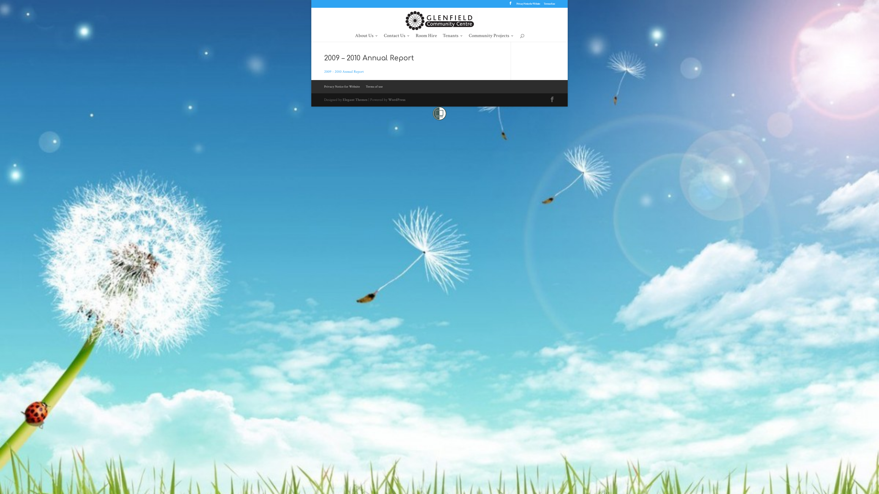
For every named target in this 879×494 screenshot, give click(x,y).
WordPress (396, 99)
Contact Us (394, 36)
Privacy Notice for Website (528, 4)
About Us (364, 36)
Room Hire (426, 36)
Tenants (450, 36)
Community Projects (489, 36)
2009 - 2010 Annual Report (344, 71)
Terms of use (549, 4)
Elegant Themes (355, 99)
